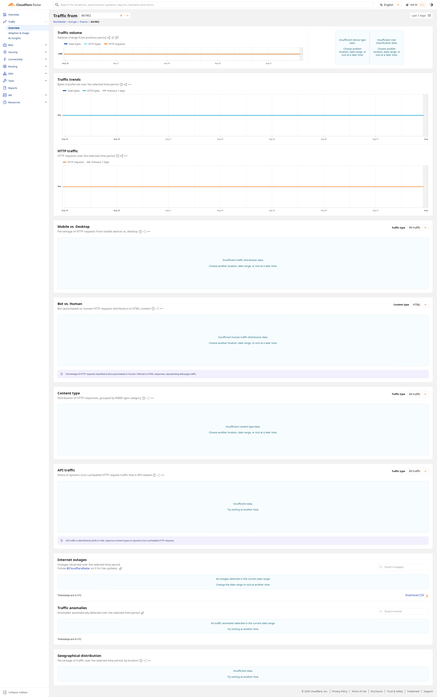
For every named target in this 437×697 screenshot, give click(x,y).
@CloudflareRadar (78, 568)
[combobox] (216, 5)
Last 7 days (422, 16)
